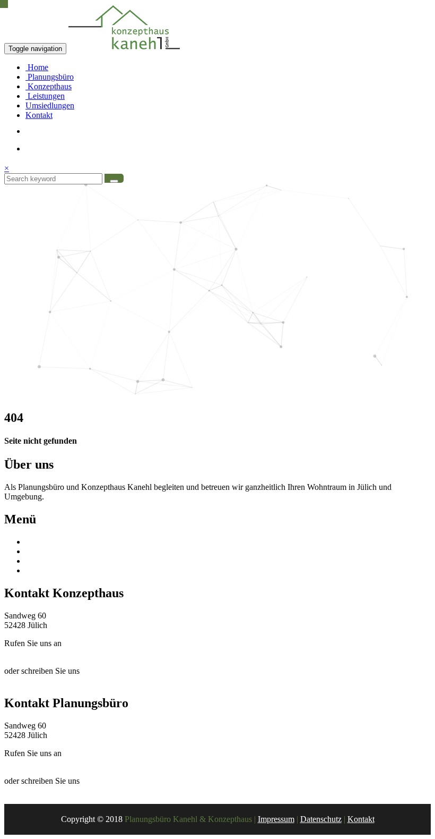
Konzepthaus (48, 86)
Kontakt (39, 115)
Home (36, 67)
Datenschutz (321, 819)
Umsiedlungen (49, 105)
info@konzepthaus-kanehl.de (53, 680)
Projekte (39, 570)
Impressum (276, 819)
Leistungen (45, 95)
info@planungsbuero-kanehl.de (57, 790)
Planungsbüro (49, 76)
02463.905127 (28, 652)
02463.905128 (28, 762)
